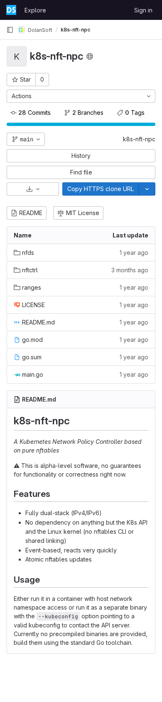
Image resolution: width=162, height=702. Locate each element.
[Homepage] (11, 10)
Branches (87, 112)
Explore (35, 10)
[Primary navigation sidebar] (10, 29)
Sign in (143, 10)
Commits (34, 112)
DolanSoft (39, 30)
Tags (135, 112)
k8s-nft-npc (139, 139)
